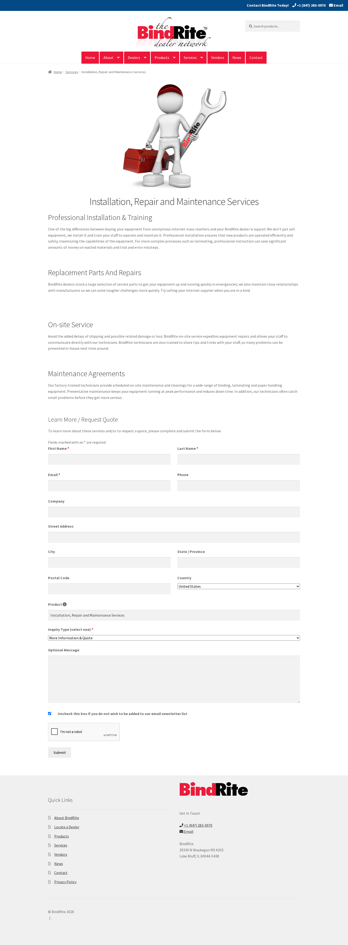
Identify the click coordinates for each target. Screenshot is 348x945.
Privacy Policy (65, 881)
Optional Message (63, 650)
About (108, 57)
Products (162, 57)
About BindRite (66, 817)
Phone (182, 474)
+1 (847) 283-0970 (311, 5)
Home (90, 57)
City (51, 551)
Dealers (134, 57)
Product (57, 604)
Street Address (61, 526)
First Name (58, 448)
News (236, 57)
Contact (256, 57)
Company (56, 501)
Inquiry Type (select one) (70, 629)
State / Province (191, 551)
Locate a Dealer (66, 827)
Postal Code (58, 577)
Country (184, 577)
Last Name (187, 448)
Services (190, 57)
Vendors (217, 57)
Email (338, 5)
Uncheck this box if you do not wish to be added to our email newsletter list (122, 713)
